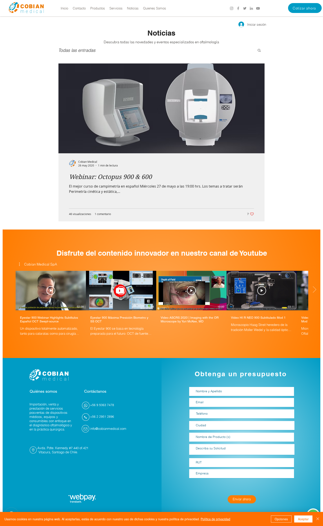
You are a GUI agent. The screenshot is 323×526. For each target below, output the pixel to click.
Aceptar (303, 519)
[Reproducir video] (50, 290)
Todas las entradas (76, 50)
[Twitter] (245, 8)
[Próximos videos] (314, 289)
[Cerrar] (317, 518)
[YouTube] (258, 8)
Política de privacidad (215, 519)
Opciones (281, 519)
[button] (305, 8)
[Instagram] (231, 8)
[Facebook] (238, 8)
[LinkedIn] (251, 8)
